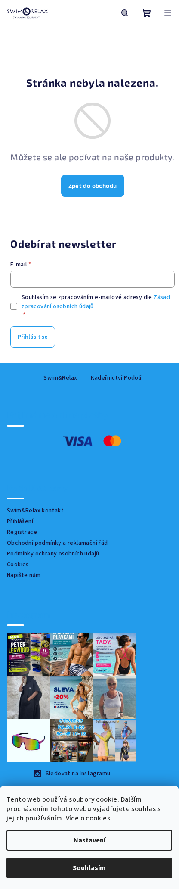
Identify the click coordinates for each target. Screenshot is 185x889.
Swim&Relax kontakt (35, 510)
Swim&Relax (60, 378)
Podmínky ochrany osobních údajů (53, 553)
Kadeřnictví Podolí (116, 378)
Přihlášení (20, 521)
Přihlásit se (33, 337)
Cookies (18, 564)
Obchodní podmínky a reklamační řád (57, 543)
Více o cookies (88, 818)
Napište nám (23, 575)
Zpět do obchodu (92, 185)
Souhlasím (89, 868)
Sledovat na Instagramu (78, 773)
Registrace (22, 532)
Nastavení (89, 840)
